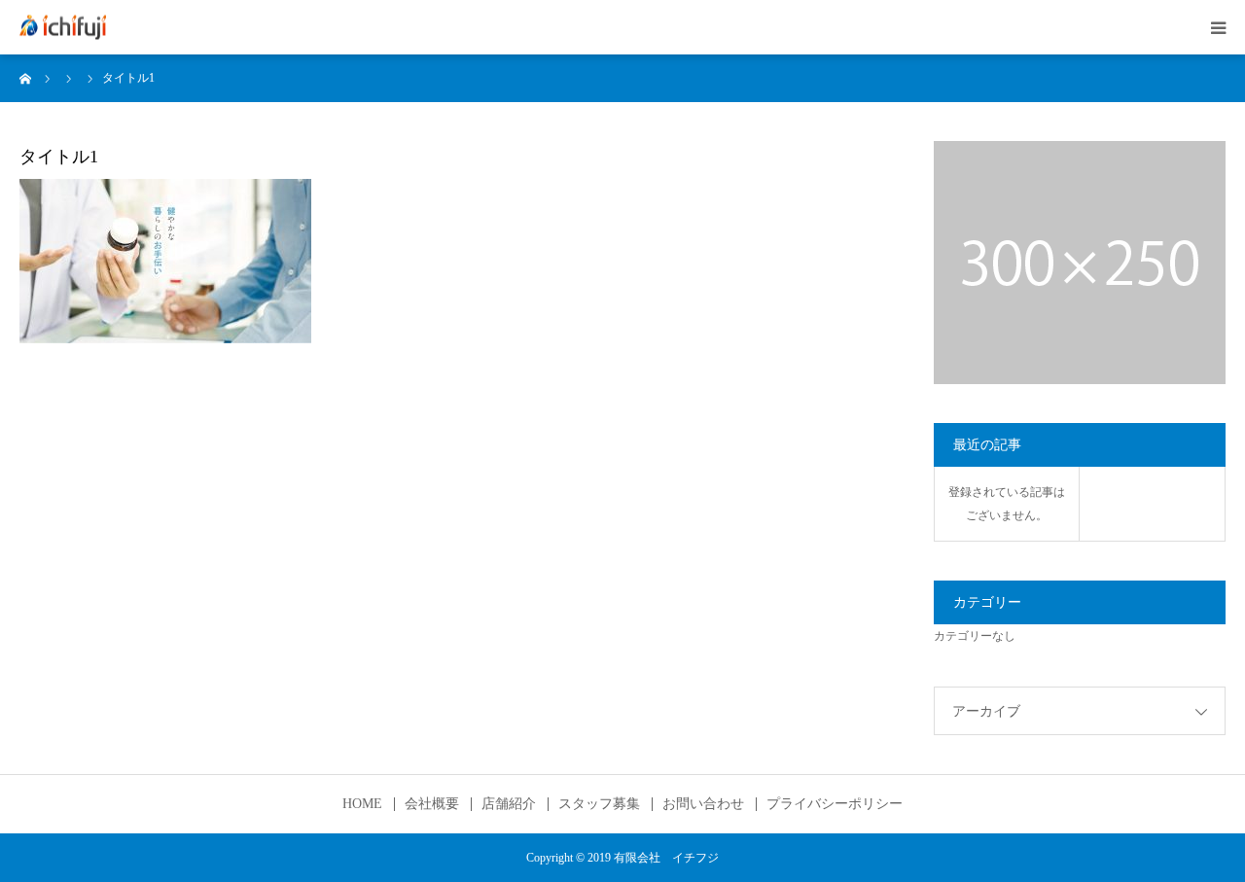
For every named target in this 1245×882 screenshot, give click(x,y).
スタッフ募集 (599, 804)
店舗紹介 (508, 804)
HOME (362, 804)
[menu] (1218, 27)
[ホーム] (26, 78)
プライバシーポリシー (834, 804)
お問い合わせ (703, 804)
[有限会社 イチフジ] (62, 28)
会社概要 (432, 804)
